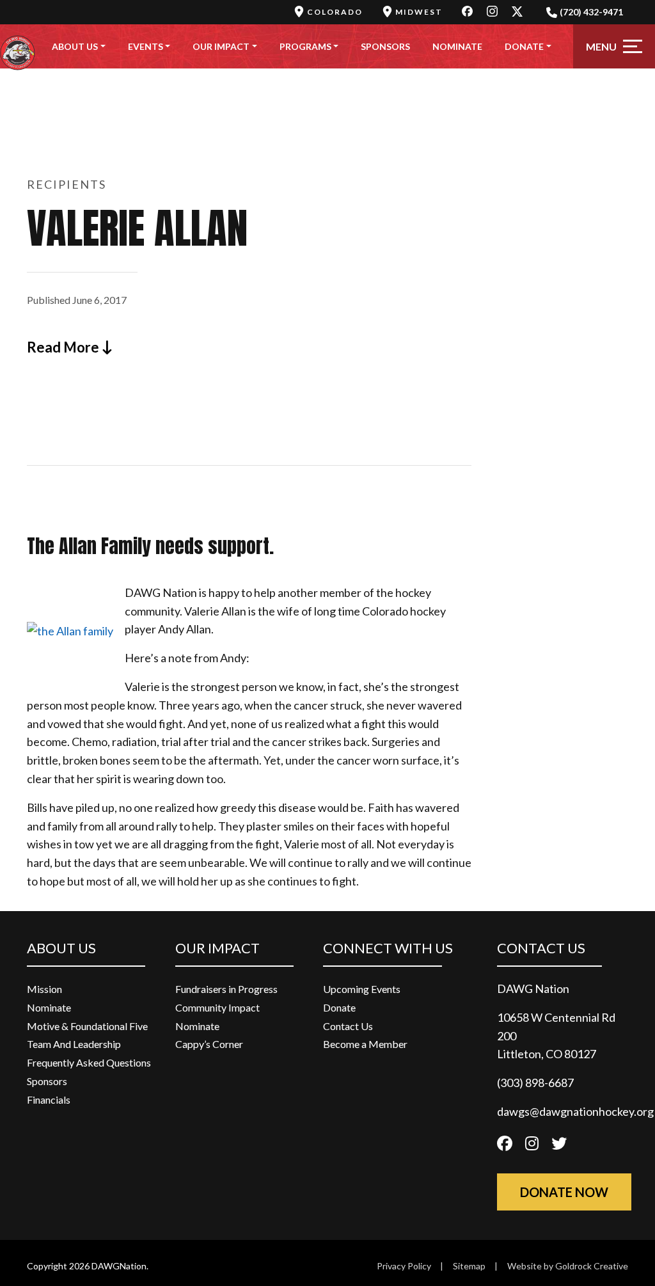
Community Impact (217, 1007)
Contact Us (348, 1026)
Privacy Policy (404, 1265)
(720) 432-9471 (591, 11)
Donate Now (564, 1192)
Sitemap (469, 1265)
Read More (64, 347)
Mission (44, 989)
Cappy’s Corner (209, 1044)
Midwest (419, 12)
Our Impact (221, 46)
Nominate (457, 46)
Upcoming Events (361, 989)
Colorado (335, 12)
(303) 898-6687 (535, 1083)
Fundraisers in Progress (226, 989)
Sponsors (385, 46)
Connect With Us (388, 948)
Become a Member (365, 1044)
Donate (524, 46)
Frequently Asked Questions (89, 1062)
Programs (305, 46)
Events (145, 46)
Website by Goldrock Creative (567, 1265)
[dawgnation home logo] (17, 46)
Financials (48, 1099)
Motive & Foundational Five (87, 1026)
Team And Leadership (74, 1044)
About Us (75, 46)
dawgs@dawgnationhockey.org (575, 1111)
